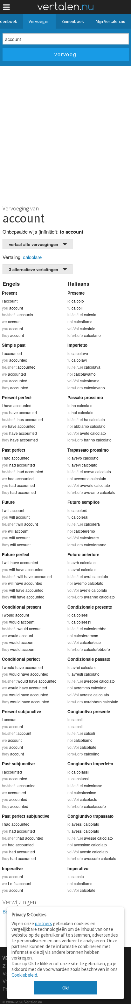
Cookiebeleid (24, 975)
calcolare (32, 257)
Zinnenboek (72, 21)
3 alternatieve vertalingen (33, 269)
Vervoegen (39, 21)
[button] (6, 7)
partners (43, 923)
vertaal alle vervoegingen (33, 244)
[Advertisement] (65, 134)
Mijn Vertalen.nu (110, 21)
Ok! (65, 988)
